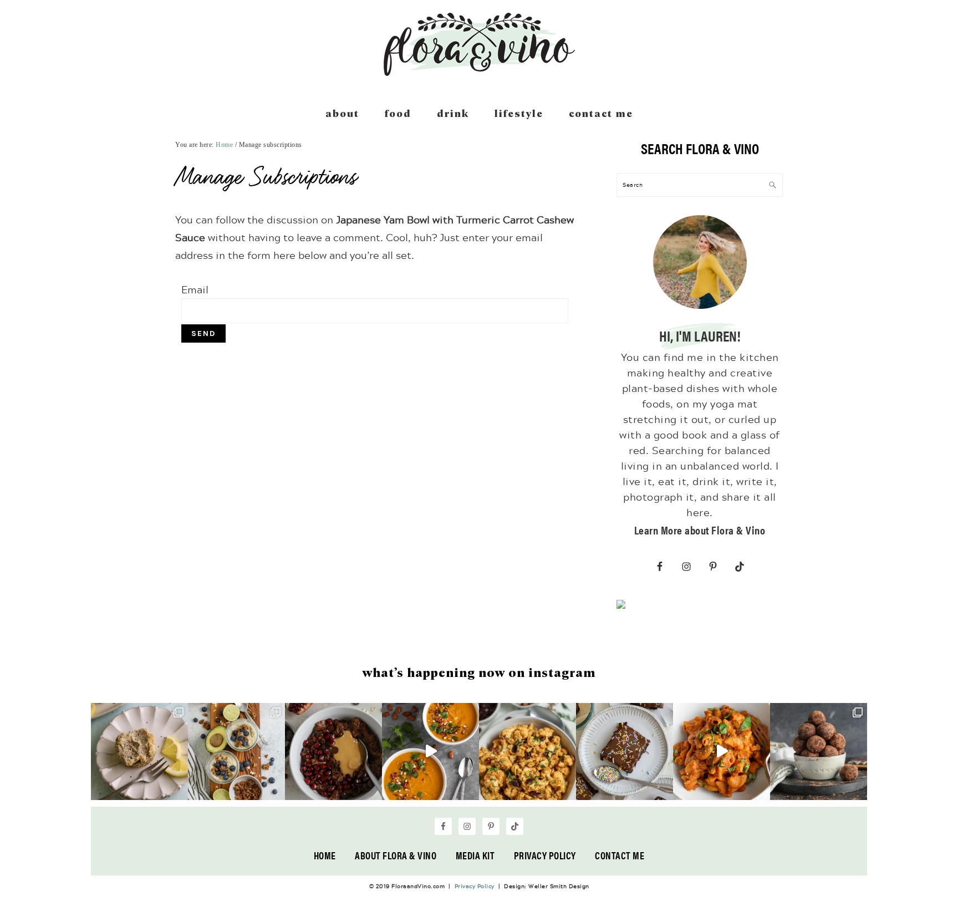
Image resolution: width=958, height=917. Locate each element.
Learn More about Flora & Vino (700, 530)
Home (325, 855)
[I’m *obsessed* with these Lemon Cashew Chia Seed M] (139, 751)
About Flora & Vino (395, 855)
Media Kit (475, 855)
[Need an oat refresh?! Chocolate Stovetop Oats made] (333, 751)
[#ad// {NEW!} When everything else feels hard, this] (430, 751)
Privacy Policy (545, 855)
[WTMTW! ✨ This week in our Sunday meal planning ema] (236, 751)
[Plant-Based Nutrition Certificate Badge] (620, 606)
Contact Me (619, 855)
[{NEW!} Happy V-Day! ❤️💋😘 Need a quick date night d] (721, 751)
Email (194, 289)
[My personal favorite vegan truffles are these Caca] (818, 751)
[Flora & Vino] (479, 72)
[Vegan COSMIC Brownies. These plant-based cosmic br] (624, 751)
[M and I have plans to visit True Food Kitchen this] (527, 751)
